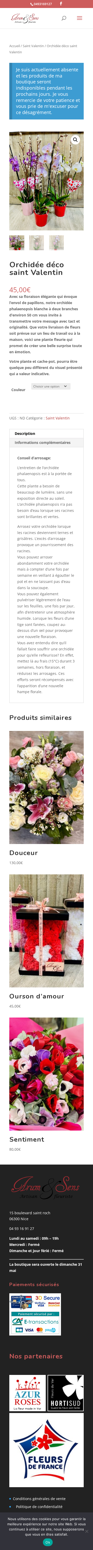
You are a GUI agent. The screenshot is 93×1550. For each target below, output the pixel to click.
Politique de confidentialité (39, 1506)
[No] (86, 1531)
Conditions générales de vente (39, 1498)
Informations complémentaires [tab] (43, 442)
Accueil (14, 46)
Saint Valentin (33, 46)
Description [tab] (25, 433)
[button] (75, 139)
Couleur (18, 389)
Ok (47, 1542)
